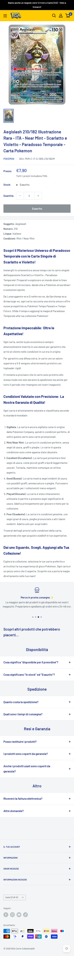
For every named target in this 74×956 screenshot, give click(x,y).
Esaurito (37, 208)
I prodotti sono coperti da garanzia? (25, 753)
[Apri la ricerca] (54, 16)
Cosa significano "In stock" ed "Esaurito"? (29, 674)
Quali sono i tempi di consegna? (23, 714)
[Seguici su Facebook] (5, 914)
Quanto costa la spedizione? (21, 702)
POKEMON (8, 158)
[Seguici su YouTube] (19, 914)
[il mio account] (60, 16)
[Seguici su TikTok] (25, 914)
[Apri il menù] (5, 15)
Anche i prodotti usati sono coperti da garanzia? (26, 768)
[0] (68, 16)
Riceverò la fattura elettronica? (23, 798)
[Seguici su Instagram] (12, 914)
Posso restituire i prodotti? (20, 741)
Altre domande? (13, 811)
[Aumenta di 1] (38, 195)
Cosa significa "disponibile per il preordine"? (30, 662)
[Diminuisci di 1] (20, 195)
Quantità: (8, 195)
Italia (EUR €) (11, 897)
